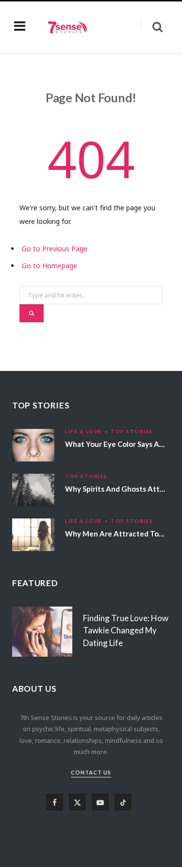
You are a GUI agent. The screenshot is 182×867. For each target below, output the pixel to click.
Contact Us (91, 772)
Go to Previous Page (54, 248)
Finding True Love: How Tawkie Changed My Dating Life (125, 630)
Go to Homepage (49, 265)
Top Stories (132, 431)
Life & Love (83, 431)
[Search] (152, 27)
